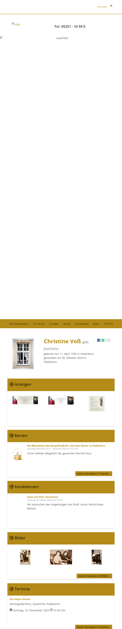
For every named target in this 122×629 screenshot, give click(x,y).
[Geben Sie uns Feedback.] (111, 6)
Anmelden (102, 6)
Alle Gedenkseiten (19, 323)
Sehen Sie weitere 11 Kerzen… (93, 473)
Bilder (96, 323)
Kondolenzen (82, 323)
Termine (108, 323)
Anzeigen (54, 323)
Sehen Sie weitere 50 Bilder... (94, 576)
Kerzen (67, 323)
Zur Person (39, 323)
